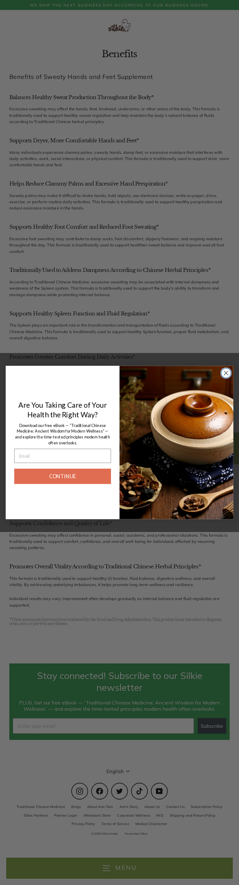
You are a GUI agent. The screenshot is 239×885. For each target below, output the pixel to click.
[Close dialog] (226, 373)
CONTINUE (62, 476)
